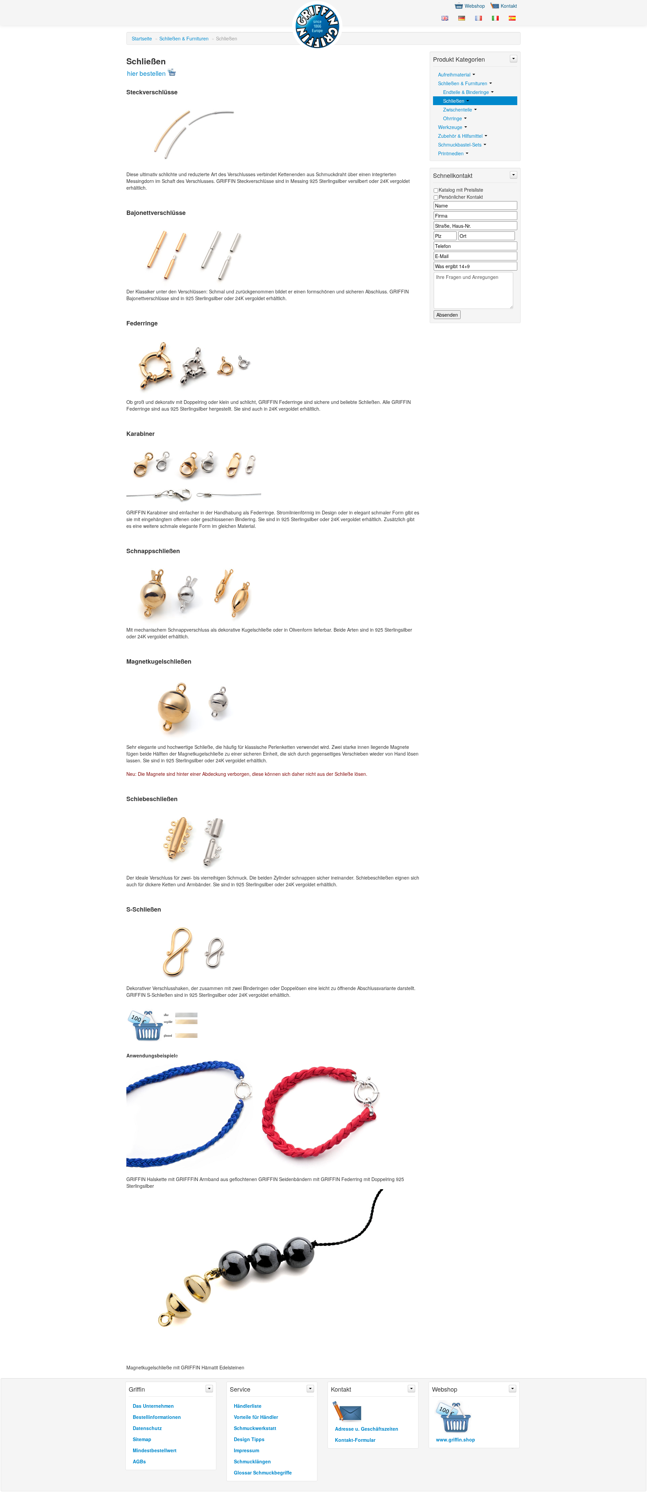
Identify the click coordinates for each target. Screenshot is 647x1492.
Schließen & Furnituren (184, 38)
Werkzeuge (451, 127)
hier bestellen (146, 72)
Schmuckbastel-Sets (460, 144)
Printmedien (451, 153)
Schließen (454, 100)
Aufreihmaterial (455, 74)
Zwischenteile (458, 109)
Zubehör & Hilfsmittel (461, 135)
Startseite (142, 38)
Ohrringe (453, 118)
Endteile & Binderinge (466, 92)
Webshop (475, 5)
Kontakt (509, 5)
